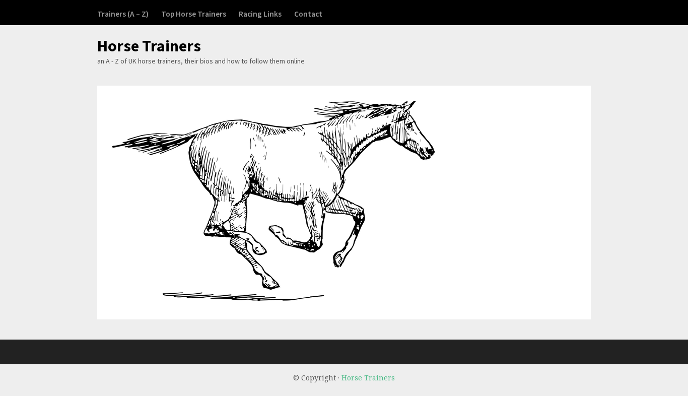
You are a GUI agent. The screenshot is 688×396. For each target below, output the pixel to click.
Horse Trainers (149, 46)
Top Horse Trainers (193, 14)
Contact (308, 14)
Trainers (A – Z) (123, 14)
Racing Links (260, 14)
